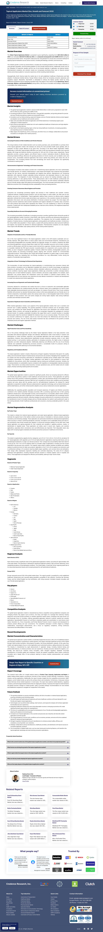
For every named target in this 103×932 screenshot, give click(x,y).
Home (7, 7)
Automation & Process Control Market (30, 914)
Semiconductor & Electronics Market (30, 910)
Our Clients (9, 901)
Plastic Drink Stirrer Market (37, 821)
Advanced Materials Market (28, 912)
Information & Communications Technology (32, 908)
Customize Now (54, 663)
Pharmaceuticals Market (27, 904)
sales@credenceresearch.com (87, 48)
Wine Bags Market (35, 808)
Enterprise (81, 29)
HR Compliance (54, 908)
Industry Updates (10, 914)
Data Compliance (55, 910)
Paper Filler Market (35, 833)
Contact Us (9, 899)
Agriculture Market (25, 906)
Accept (5, 928)
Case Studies (54, 897)
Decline (12, 928)
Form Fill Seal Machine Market (15, 821)
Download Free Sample (84, 74)
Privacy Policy (54, 901)
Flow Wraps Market (57, 808)
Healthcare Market (25, 899)
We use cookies (5, 924)
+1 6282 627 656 (91, 46)
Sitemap (53, 914)
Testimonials (9, 903)
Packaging (12, 7)
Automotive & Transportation (28, 897)
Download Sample (17, 101)
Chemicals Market (25, 901)
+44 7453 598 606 (90, 44)
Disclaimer (53, 903)
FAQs (7, 904)
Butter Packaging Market (14, 808)
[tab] (11, 28)
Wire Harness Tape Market (37, 795)
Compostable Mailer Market (60, 795)
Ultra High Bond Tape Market (15, 833)
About (7, 897)
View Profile (25, 781)
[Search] (80, 3)
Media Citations (55, 904)
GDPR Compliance (55, 912)
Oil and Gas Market (25, 903)
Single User (81, 23)
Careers (53, 899)
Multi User (81, 26)
